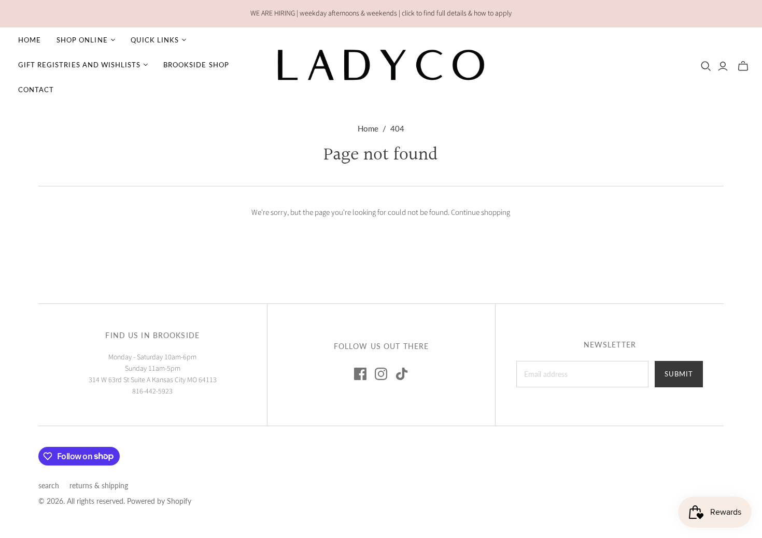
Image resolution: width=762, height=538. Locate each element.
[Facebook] (360, 374)
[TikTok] (402, 374)
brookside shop (196, 65)
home (29, 40)
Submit (679, 374)
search (48, 485)
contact (36, 89)
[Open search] (706, 66)
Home (368, 128)
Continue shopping (480, 212)
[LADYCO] (381, 64)
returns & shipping (98, 485)
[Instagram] (381, 374)
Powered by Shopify (159, 501)
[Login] (722, 66)
